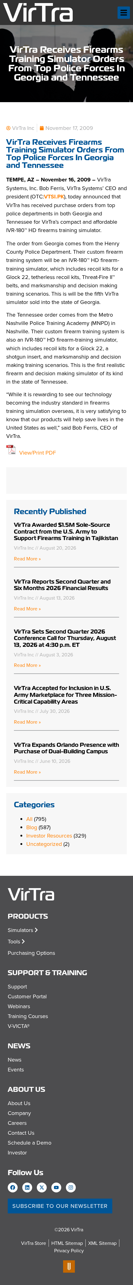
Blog (31, 827)
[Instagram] (71, 1187)
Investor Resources (49, 835)
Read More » (27, 558)
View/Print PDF (37, 452)
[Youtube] (56, 1187)
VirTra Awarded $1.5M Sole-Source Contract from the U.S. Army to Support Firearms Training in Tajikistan (66, 531)
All (29, 819)
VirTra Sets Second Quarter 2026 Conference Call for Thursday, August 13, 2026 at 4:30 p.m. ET (65, 638)
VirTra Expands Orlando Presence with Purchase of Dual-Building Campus (66, 748)
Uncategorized (44, 844)
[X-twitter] (42, 1187)
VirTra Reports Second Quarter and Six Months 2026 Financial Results (62, 585)
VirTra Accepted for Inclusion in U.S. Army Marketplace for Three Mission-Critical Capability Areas (65, 694)
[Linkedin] (27, 1187)
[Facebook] (13, 1187)
